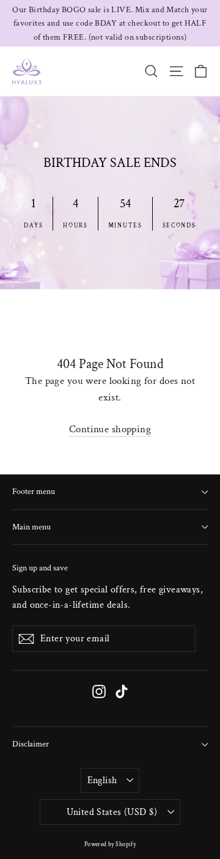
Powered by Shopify (110, 845)
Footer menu (33, 491)
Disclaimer (30, 744)
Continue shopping (110, 429)
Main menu (31, 527)
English (102, 780)
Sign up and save (40, 567)
